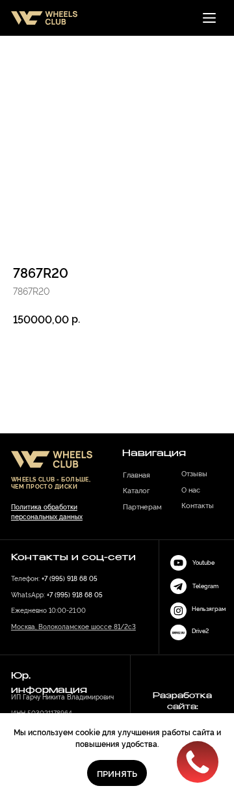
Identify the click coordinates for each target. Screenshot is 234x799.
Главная (136, 474)
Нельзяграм (209, 608)
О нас (190, 489)
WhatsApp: (57, 594)
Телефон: (54, 577)
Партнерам (142, 506)
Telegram (205, 585)
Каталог (136, 490)
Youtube (203, 562)
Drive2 (200, 630)
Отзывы (194, 473)
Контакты (197, 505)
